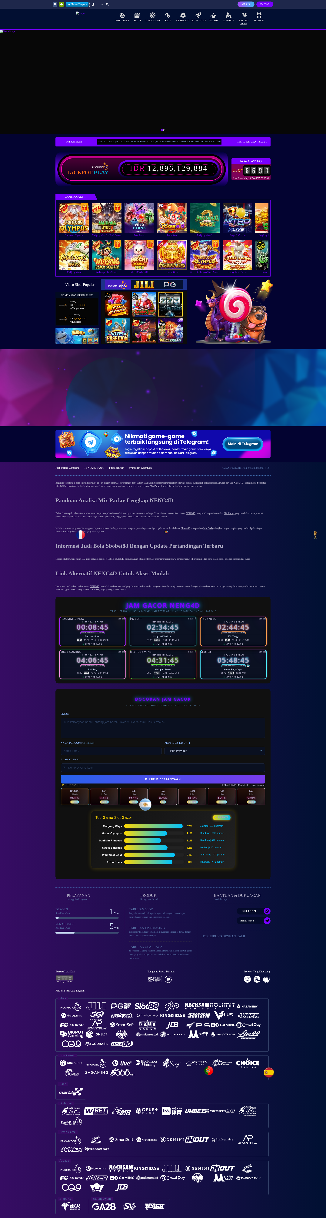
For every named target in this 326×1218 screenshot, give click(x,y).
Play (101, 172)
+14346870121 (248, 911)
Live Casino (152, 20)
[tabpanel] (163, 82)
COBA (119, 300)
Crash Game (198, 20)
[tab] (118, 284)
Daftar (264, 4)
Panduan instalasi (310, 394)
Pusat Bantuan (116, 467)
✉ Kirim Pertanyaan (163, 779)
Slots (137, 20)
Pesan (65, 714)
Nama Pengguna (78, 743)
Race (168, 20)
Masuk (246, 4)
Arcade (213, 20)
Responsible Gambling (67, 467)
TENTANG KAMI (94, 467)
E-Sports (228, 20)
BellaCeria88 (247, 920)
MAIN (76, 218)
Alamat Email (71, 759)
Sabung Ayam (244, 22)
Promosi (259, 20)
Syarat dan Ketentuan (140, 467)
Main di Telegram (79, 4)
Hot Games (122, 20)
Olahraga (182, 20)
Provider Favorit (177, 743)
